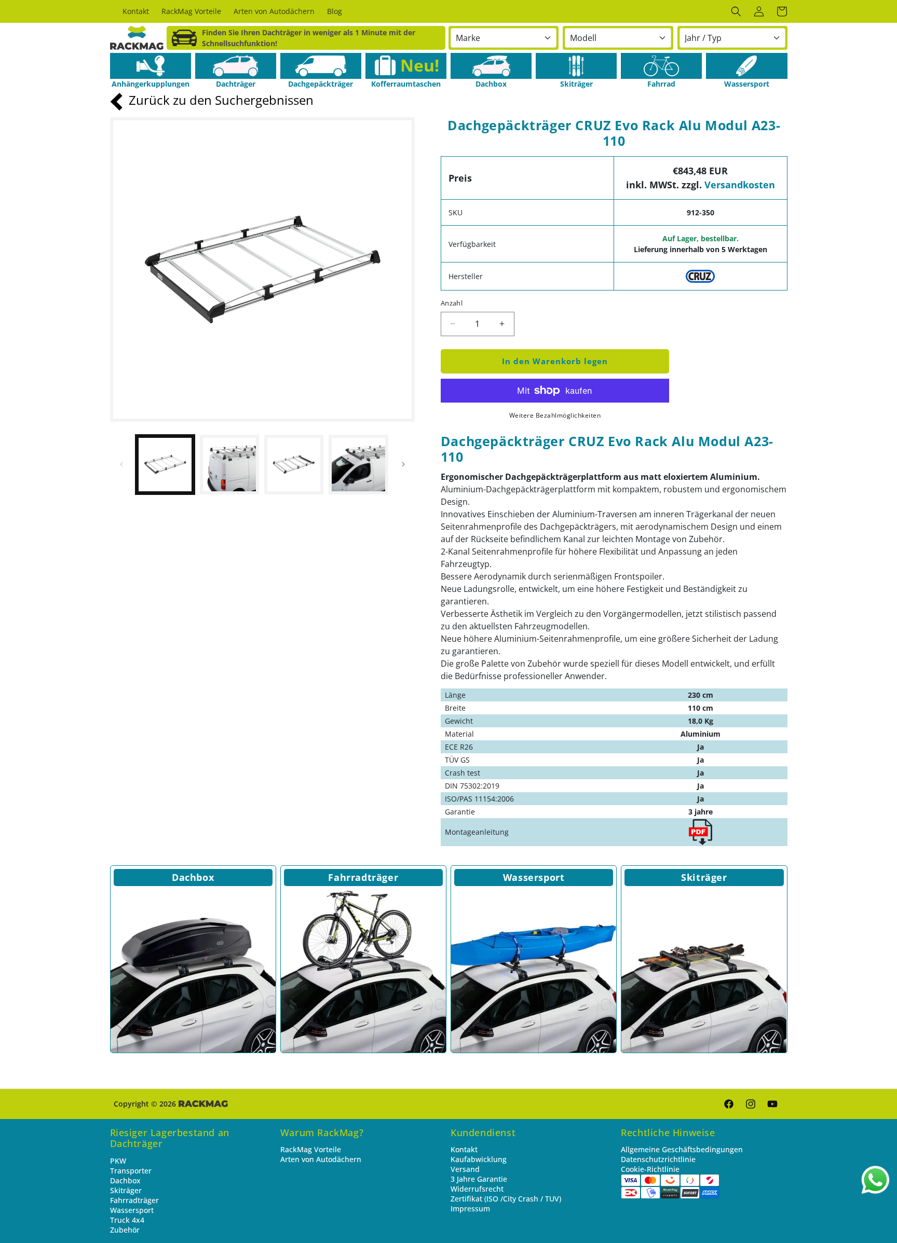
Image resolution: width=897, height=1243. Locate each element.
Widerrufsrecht (477, 1189)
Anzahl (452, 303)
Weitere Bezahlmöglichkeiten (555, 415)
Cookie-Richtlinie (650, 1169)
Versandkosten (739, 184)
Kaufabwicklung (479, 1159)
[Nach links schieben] (121, 464)
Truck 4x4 (127, 1220)
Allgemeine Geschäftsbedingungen (682, 1149)
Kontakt (464, 1149)
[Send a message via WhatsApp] (875, 1180)
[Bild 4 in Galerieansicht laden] (358, 464)
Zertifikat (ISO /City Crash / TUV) (506, 1199)
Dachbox (193, 877)
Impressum (470, 1208)
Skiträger (704, 877)
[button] (736, 11)
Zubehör (125, 1230)
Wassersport (534, 877)
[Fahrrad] (661, 66)
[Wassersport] (746, 66)
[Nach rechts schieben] (403, 464)
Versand (465, 1169)
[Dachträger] (235, 66)
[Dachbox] (491, 66)
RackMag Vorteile (310, 1149)
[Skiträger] (576, 66)
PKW (118, 1161)
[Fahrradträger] (363, 970)
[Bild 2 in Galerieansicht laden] (229, 464)
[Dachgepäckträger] (320, 66)
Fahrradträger (363, 877)
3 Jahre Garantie (479, 1179)
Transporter (131, 1171)
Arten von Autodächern (320, 1159)
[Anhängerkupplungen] (150, 66)
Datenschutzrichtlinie (658, 1159)
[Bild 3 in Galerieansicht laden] (293, 464)
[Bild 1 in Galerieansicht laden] (165, 464)
